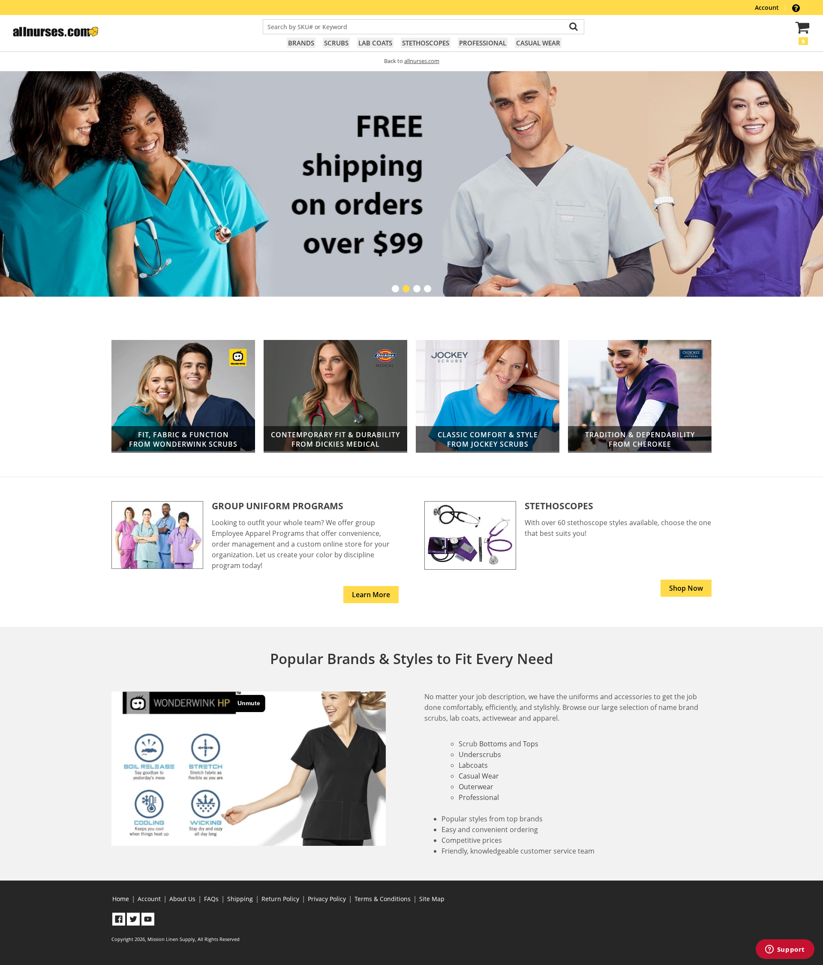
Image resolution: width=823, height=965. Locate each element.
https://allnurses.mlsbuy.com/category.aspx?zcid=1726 (487, 396)
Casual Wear (538, 43)
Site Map (432, 899)
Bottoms (493, 744)
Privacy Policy (327, 899)
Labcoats (473, 765)
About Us (182, 899)
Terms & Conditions (382, 899)
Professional (482, 43)
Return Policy (280, 899)
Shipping (240, 899)
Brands (301, 43)
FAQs (211, 899)
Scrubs (336, 43)
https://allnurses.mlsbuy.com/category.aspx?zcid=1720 (335, 396)
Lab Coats (375, 43)
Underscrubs (480, 754)
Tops (530, 744)
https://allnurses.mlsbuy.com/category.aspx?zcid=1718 (640, 396)
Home (120, 899)
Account (768, 7)
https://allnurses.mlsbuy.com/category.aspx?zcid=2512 (183, 396)
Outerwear (476, 786)
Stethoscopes (425, 43)
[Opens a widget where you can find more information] (784, 950)
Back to (411, 61)
